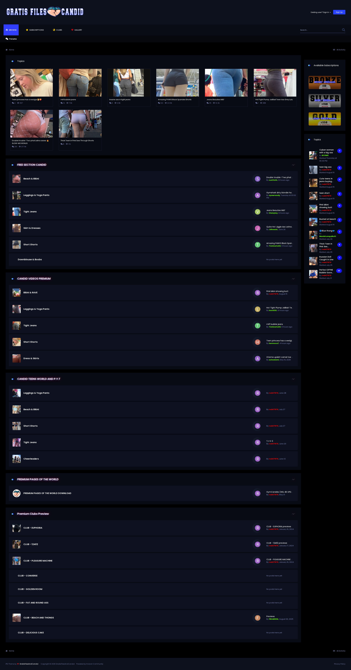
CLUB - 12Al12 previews (276, 543)
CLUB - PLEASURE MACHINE (37, 560)
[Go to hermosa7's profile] (257, 342)
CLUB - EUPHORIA (32, 527)
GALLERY (78, 30)
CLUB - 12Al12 (30, 544)
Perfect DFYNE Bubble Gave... (326, 271)
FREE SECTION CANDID (31, 165)
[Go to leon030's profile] (257, 309)
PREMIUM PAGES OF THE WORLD (38, 479)
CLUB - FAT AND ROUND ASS (33, 602)
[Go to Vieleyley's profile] (257, 212)
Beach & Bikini (31, 178)
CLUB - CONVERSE (27, 575)
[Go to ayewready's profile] (257, 195)
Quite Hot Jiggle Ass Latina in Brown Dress (286, 226)
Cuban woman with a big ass (326, 151)
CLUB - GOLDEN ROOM (30, 589)
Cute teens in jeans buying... (326, 180)
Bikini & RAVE (30, 292)
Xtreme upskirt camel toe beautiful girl (285, 357)
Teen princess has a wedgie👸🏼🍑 (282, 340)
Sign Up (339, 12)
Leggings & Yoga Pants (36, 195)
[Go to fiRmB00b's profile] (257, 618)
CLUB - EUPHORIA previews (278, 526)
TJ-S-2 (269, 441)
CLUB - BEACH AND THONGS (38, 617)
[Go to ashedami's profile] (257, 358)
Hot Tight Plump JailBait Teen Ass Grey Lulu (286, 307)
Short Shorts (30, 244)
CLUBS (59, 30)
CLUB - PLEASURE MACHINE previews (282, 559)
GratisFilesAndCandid (29, 664)
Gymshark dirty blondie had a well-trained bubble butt (292, 192)
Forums (13, 39)
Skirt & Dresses (31, 228)
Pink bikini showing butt (277, 291)
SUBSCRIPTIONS (36, 30)
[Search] (343, 30)
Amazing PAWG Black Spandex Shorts (284, 243)
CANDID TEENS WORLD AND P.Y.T (38, 379)
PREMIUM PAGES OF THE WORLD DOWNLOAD (47, 493)
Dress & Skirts (31, 358)
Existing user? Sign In (320, 12)
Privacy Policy (339, 664)
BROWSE (13, 30)
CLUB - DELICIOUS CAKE (31, 632)
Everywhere (333, 30)
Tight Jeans (30, 211)
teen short (324, 193)
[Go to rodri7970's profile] (257, 292)
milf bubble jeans (274, 324)
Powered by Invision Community (89, 664)
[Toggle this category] (293, 165)
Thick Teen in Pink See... (325, 245)
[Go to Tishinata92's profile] (257, 244)
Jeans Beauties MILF (275, 210)
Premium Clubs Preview (33, 514)
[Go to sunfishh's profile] (257, 179)
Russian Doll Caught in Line (326, 258)
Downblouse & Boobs (30, 259)
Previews (270, 616)
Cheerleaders (31, 458)
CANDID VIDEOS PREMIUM (34, 279)
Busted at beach (327, 219)
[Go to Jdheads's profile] (257, 228)
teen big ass (325, 167)
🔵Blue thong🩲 (327, 231)
